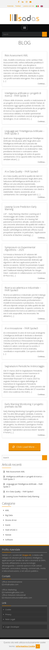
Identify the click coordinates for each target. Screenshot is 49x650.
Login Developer (12, 627)
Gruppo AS (26, 555)
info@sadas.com (11, 584)
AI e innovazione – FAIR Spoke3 (21, 328)
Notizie (8, 534)
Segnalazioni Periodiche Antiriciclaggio (24, 366)
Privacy (8, 614)
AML (7, 510)
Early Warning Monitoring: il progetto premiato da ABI (24, 405)
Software (9, 539)
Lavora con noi (28, 6)
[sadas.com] (24, 18)
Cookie (8, 609)
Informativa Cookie (25, 646)
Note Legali (10, 619)
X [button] (37, 646)
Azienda (10, 6)
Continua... (42, 84)
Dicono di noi (10, 520)
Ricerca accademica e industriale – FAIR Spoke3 (23, 289)
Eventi (7, 525)
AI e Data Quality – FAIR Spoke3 (21, 171)
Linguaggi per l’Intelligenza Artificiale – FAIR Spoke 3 (24, 132)
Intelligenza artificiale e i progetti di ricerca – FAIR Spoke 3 (23, 94)
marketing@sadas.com (14, 592)
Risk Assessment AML (16, 55)
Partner (18, 6)
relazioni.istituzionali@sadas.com (18, 597)
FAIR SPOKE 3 (11, 530)
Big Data (9, 515)
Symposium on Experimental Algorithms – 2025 (20, 248)
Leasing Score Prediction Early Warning (20, 208)
